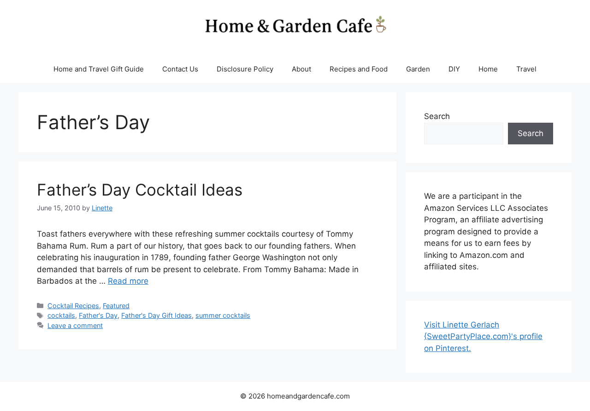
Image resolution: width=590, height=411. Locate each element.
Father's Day (98, 315)
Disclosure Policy (245, 69)
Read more (128, 281)
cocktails (61, 315)
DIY (454, 69)
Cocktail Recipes (73, 306)
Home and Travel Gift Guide (98, 69)
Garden (418, 69)
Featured (116, 306)
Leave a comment (75, 325)
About (301, 69)
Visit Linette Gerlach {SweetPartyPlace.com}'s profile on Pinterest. (483, 336)
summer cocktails (222, 315)
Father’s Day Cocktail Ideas (139, 189)
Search (437, 116)
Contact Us (180, 69)
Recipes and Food (359, 69)
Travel (526, 69)
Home (488, 69)
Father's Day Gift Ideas (156, 315)
